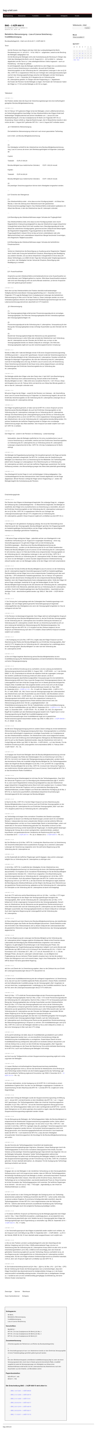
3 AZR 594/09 (59, 719)
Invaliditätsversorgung (14, 1319)
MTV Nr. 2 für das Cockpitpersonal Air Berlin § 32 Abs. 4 (24, 1334)
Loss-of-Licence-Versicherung (17, 1321)
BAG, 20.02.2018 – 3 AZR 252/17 (21, 1410)
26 (79, 58)
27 (82, 58)
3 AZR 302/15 (10, 1223)
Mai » (78, 60)
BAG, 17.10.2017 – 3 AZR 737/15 (21, 1414)
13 (82, 53)
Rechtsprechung (8, 16)
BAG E (48, 16)
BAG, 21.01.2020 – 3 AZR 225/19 (21, 1395)
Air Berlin (10, 1315)
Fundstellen (35, 16)
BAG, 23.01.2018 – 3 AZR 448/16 (21, 1406)
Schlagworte (64, 16)
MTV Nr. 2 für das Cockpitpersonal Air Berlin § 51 (22, 1336)
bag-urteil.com (10, 10)
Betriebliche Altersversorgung (16, 1317)
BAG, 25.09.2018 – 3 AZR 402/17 (21, 1402)
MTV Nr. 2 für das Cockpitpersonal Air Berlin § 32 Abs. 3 (24, 1331)
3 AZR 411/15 (24, 689)
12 (79, 53)
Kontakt (77, 16)
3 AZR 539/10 (52, 834)
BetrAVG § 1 (11, 1329)
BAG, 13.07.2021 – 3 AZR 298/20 (21, 1391)
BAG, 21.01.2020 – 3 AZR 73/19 (20, 1399)
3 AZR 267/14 (23, 834)
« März (74, 60)
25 (77, 58)
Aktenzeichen (22, 16)
